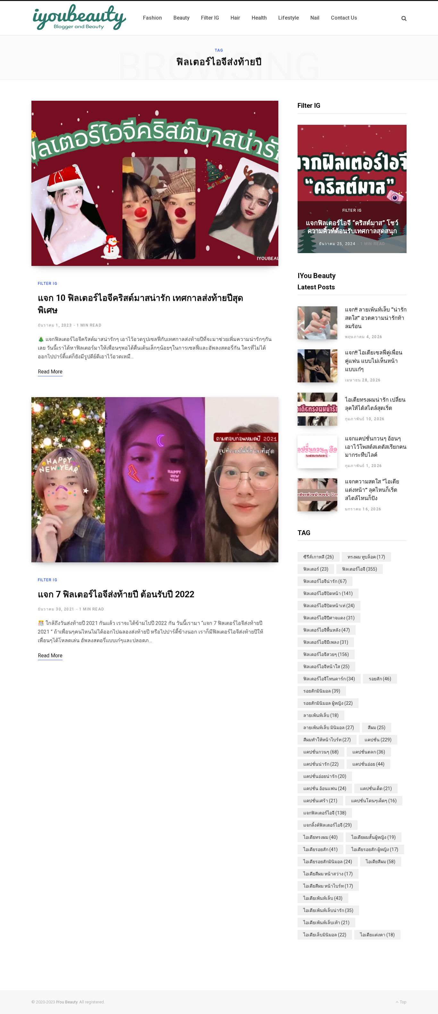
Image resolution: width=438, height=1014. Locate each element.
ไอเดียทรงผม (320, 837)
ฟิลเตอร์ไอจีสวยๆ (326, 654)
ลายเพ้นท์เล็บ (321, 715)
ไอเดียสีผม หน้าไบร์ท (328, 886)
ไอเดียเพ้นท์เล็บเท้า (326, 922)
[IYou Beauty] (79, 18)
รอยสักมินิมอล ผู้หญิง (328, 703)
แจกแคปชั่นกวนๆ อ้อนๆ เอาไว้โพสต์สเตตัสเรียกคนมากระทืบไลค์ (376, 446)
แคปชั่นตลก (368, 751)
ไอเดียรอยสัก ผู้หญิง (374, 849)
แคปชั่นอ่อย (368, 764)
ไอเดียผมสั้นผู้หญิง (373, 837)
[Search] (404, 18)
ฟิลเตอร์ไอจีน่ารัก (325, 581)
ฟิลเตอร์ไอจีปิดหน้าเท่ (329, 605)
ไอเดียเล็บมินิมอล (324, 934)
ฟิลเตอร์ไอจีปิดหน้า (328, 593)
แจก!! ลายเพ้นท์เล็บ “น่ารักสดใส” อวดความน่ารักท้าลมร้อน (376, 317)
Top (403, 1002)
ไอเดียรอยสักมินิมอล (327, 861)
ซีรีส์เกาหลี (318, 556)
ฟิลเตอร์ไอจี (359, 569)
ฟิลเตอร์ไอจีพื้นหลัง (326, 630)
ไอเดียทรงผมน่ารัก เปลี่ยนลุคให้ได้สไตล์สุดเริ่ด (375, 403)
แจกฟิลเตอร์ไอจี (324, 812)
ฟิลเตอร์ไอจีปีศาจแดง (329, 617)
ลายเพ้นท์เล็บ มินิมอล (328, 727)
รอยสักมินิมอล (321, 691)
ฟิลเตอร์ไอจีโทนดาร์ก (329, 678)
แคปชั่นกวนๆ (321, 751)
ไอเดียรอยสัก (320, 849)
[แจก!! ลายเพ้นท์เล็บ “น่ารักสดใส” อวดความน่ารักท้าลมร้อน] (321, 323)
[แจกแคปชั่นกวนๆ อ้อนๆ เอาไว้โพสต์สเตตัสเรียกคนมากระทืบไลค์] (321, 452)
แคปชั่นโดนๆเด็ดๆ (374, 800)
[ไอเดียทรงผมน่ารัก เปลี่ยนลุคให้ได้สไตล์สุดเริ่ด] (321, 409)
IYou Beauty (66, 1002)
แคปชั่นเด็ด (376, 788)
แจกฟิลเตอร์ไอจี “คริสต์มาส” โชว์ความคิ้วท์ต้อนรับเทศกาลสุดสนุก (352, 227)
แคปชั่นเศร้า (320, 800)
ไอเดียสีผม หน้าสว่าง (328, 873)
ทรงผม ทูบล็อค (366, 556)
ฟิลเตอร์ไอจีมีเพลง (325, 642)
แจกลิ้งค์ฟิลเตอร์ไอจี (327, 825)
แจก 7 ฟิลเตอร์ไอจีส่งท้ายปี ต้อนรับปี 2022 (116, 594)
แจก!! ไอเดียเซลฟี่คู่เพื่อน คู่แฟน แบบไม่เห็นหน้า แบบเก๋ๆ (373, 360)
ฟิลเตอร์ (315, 569)
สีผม (376, 727)
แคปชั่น (378, 739)
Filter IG (47, 283)
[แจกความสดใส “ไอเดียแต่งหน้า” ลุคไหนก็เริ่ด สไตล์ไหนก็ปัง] (321, 495)
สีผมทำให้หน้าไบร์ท (327, 739)
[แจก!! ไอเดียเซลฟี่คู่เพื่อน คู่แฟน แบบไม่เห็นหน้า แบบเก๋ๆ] (321, 366)
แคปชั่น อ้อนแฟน (324, 788)
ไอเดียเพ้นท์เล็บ (322, 898)
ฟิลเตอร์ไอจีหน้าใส (326, 666)
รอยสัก (380, 678)
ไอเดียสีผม (380, 861)
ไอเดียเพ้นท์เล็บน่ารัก (328, 910)
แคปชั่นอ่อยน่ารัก (324, 776)
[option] (352, 189)
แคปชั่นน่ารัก (321, 764)
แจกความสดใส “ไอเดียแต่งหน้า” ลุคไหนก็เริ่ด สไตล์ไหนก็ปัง (372, 489)
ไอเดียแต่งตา (377, 934)
